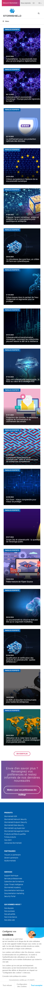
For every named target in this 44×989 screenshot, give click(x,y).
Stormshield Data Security (14, 825)
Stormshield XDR (10, 816)
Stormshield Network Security (15, 819)
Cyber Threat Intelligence (13, 884)
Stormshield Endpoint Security (15, 822)
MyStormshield (10, 861)
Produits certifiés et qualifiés (15, 834)
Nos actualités (9, 914)
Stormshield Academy (12, 887)
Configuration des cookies (22, 985)
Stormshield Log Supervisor (14, 828)
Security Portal (9, 896)
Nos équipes (9, 908)
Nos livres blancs (10, 917)
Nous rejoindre (26, 3)
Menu (7, 21)
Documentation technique (14, 890)
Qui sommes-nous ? (12, 904)
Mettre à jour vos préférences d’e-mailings (22, 791)
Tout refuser (7, 985)
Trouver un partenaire (12, 855)
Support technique (11, 876)
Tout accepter (36, 985)
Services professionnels (13, 879)
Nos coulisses (9, 911)
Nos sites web (9, 920)
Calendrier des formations (14, 882)
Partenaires (10, 851)
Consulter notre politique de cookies (14, 976)
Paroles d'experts (12, 29)
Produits (8, 813)
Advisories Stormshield (13, 843)
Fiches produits (10, 837)
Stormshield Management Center (16, 831)
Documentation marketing (14, 893)
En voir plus (22, 754)
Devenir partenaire (11, 858)
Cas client (8, 840)
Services (8, 872)
